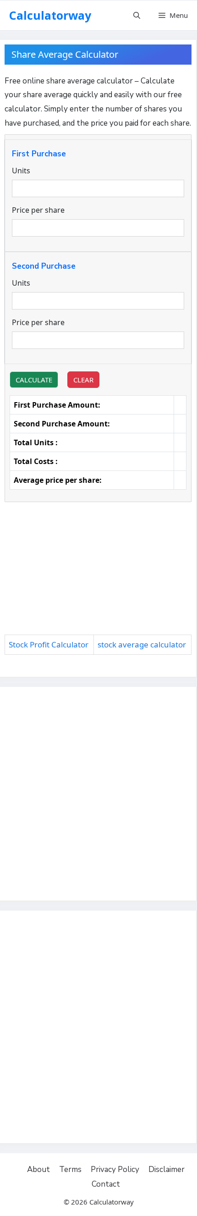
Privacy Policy (115, 1169)
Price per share (38, 210)
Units (21, 171)
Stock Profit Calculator (48, 644)
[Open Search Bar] (136, 15)
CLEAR (83, 379)
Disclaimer (166, 1169)
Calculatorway (50, 15)
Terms (70, 1169)
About (38, 1169)
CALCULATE (34, 379)
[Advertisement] (98, 571)
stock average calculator (142, 644)
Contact (106, 1184)
